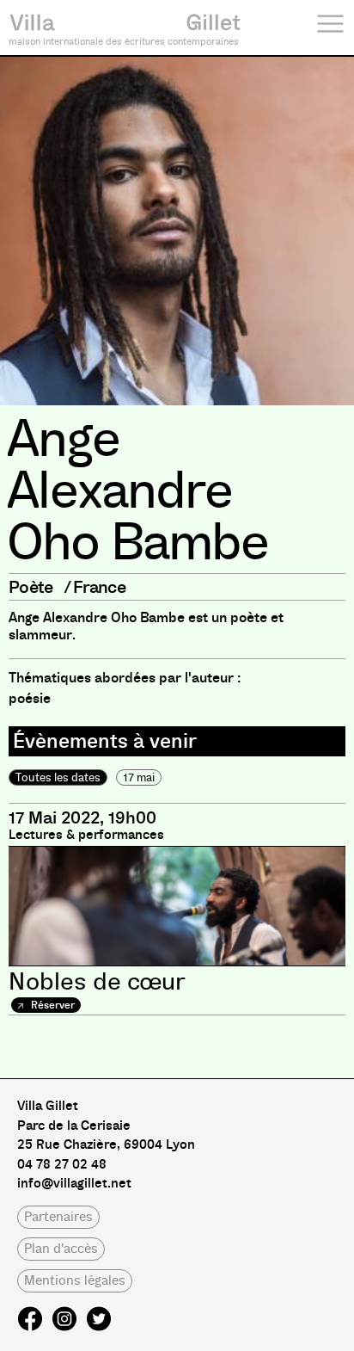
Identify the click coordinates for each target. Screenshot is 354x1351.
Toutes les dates (58, 777)
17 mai (139, 777)
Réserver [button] (51, 1005)
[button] (58, 1217)
